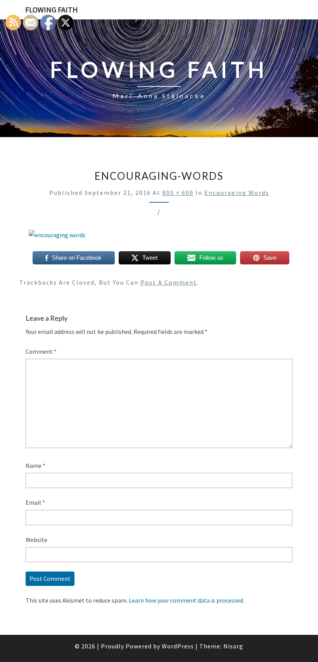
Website (36, 540)
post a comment (168, 282)
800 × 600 (178, 192)
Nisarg (233, 646)
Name (35, 465)
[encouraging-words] (57, 237)
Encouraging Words (236, 192)
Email (35, 502)
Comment (41, 351)
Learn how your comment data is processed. (186, 600)
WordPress (178, 646)
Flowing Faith (51, 9)
